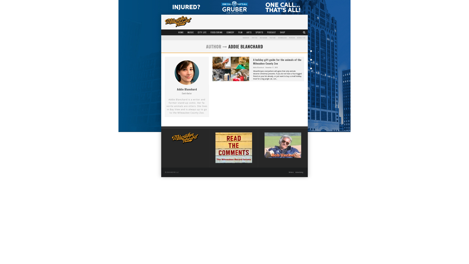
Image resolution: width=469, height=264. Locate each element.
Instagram (263, 38)
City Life (202, 32)
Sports (259, 32)
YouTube (273, 38)
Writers (291, 172)
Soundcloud (282, 38)
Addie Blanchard (187, 89)
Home (181, 32)
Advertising (299, 172)
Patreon (292, 38)
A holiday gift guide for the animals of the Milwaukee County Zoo (277, 61)
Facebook (246, 38)
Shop (282, 32)
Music (191, 32)
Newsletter (301, 38)
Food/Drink (217, 32)
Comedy (230, 32)
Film (240, 32)
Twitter (254, 38)
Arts (249, 32)
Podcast (271, 32)
